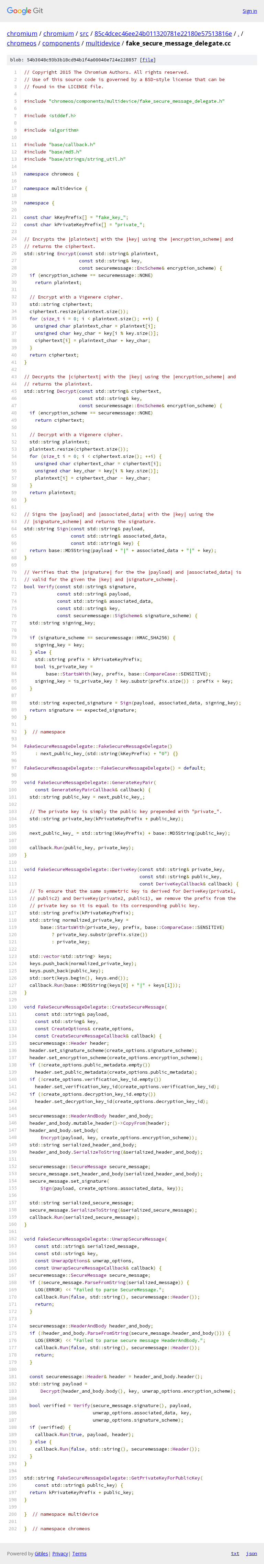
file (147, 60)
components (61, 43)
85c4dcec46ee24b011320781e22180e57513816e (163, 33)
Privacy (60, 1553)
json (251, 1553)
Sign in (250, 11)
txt (235, 1553)
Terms (79, 1553)
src (84, 33)
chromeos (21, 43)
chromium (22, 33)
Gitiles (41, 1553)
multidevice (103, 43)
